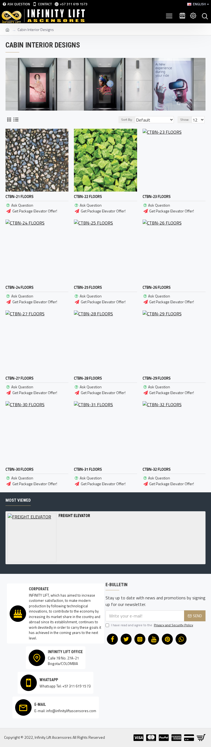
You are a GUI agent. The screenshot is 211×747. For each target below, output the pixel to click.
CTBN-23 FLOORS (157, 196)
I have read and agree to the (152, 625)
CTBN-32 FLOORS (157, 469)
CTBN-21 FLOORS (19, 196)
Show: (184, 119)
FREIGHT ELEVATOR (74, 515)
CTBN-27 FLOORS (19, 378)
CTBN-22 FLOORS (88, 196)
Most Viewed (18, 500)
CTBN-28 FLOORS (88, 378)
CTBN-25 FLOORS (88, 287)
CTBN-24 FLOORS (19, 287)
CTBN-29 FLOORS (157, 378)
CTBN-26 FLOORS (157, 287)
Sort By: (127, 119)
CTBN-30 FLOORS (19, 469)
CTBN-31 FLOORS (88, 469)
